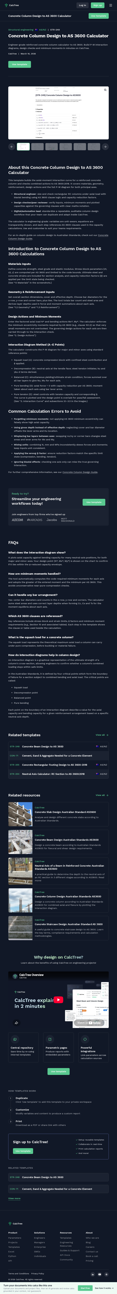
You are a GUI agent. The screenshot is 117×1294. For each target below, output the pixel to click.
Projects (12, 1242)
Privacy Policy (37, 1273)
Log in (82, 5)
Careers (90, 1247)
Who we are (92, 1237)
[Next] (105, 146)
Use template (98, 15)
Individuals (40, 1256)
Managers (39, 1242)
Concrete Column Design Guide (79, 472)
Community (66, 1259)
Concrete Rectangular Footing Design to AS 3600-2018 (54, 764)
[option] (58, 112)
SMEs (37, 1251)
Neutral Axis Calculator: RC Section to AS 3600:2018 (53, 773)
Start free (85, 1288)
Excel (11, 1251)
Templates (14, 1247)
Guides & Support (69, 1250)
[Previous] (11, 146)
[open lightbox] (58, 112)
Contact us (92, 1251)
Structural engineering (20, 29)
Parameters (14, 1237)
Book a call (92, 1256)
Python (12, 1256)
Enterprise (40, 1247)
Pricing (89, 1260)
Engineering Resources (66, 1244)
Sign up (97, 5)
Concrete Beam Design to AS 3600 (42, 746)
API (10, 1260)
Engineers (39, 1237)
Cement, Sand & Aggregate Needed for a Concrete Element (57, 755)
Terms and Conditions (18, 1273)
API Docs (65, 1255)
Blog (88, 1242)
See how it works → (104, 1288)
